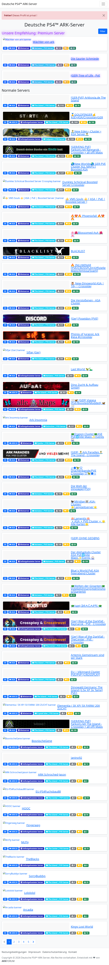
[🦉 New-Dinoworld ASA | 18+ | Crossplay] (36, 285)
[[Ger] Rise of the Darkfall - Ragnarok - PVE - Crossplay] (36, 622)
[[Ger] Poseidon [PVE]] (36, 318)
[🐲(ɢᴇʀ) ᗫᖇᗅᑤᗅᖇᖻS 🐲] (36, 606)
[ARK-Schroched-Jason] (20, 774)
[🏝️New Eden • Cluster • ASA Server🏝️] (36, 133)
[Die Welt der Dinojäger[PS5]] (36, 487)
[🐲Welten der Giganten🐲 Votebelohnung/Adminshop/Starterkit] (36, 589)
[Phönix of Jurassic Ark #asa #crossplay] (36, 335)
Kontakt (72, 952)
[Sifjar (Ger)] (14, 352)
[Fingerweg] (14, 825)
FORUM (8, 961)
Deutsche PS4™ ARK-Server (19, 4)
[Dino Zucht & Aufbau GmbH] (36, 386)
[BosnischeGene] (16, 741)
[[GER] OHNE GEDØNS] (36, 538)
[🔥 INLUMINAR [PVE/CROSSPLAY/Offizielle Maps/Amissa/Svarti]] (36, 268)
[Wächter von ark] (17, 42)
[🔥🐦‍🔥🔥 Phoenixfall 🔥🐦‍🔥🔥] (36, 217)
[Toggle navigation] (103, 4)
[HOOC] (11, 808)
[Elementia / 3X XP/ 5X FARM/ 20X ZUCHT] (29, 707)
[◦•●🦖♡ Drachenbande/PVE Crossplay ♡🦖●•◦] (36, 470)
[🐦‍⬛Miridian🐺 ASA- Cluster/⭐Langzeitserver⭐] (36, 504)
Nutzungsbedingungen (14, 952)
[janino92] (36, 757)
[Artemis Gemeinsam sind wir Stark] (36, 656)
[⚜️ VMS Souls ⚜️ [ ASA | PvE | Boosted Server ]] (33, 200)
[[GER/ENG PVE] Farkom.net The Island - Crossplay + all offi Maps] (36, 724)
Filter (102, 31)
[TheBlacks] (13, 859)
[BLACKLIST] (36, 251)
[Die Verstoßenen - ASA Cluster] (36, 302)
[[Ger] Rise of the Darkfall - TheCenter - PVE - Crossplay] (36, 639)
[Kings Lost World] (36, 926)
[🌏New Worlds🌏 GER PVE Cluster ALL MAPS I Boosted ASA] (36, 166)
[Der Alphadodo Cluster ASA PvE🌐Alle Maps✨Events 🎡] (36, 555)
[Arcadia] (12, 909)
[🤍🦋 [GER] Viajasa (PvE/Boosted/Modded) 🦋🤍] (36, 403)
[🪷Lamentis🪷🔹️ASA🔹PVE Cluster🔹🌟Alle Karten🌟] (36, 521)
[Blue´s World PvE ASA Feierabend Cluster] (36, 572)
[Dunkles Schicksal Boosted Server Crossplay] (32, 183)
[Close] (103, 15)
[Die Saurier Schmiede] (36, 58)
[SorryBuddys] (15, 876)
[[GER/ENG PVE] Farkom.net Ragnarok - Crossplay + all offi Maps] (36, 149)
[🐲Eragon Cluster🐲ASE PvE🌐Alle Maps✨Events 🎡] (36, 437)
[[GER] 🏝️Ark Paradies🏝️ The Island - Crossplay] (36, 453)
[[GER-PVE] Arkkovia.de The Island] (36, 99)
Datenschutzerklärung (54, 952)
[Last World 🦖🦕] (36, 369)
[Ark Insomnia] (15, 420)
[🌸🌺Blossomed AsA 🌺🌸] (36, 234)
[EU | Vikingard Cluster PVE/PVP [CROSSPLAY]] (36, 673)
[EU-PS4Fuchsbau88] (18, 791)
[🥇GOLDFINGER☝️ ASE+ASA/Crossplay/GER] (36, 116)
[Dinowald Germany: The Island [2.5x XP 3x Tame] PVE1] (36, 690)
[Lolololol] (13, 893)
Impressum (34, 952)
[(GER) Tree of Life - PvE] (36, 75)
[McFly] (11, 842)
